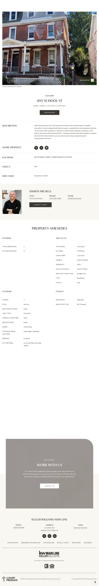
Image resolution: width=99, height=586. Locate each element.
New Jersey (76, 542)
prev (9, 80)
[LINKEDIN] (55, 536)
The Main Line (48, 542)
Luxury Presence (54, 579)
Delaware (88, 542)
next (14, 80)
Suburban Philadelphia (30, 542)
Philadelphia (12, 542)
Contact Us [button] (49, 486)
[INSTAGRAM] (49, 536)
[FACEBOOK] (44, 536)
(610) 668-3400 (55, 198)
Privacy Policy (91, 579)
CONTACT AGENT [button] (40, 205)
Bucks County (63, 542)
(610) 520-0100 (18, 527)
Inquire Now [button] (49, 112)
